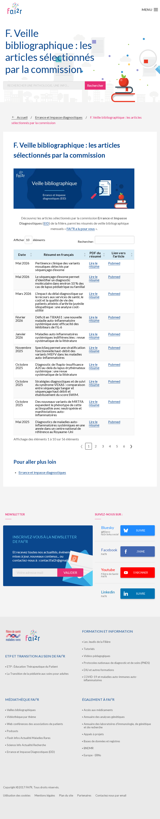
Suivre (140, 593)
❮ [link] (81, 446)
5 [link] (117, 446)
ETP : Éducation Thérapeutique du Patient (32, 666)
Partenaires (84, 795)
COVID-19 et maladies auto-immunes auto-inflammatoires (110, 678)
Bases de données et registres (102, 741)
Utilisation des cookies (16, 795)
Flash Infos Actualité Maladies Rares (28, 738)
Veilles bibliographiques (21, 710)
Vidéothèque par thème (21, 717)
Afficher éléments (29, 240)
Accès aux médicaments (98, 710)
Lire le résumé (94, 264)
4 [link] (110, 446)
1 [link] (89, 446)
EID (46, 223)
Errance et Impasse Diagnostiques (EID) (31, 752)
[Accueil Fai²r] (25, 8)
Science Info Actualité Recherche (26, 745)
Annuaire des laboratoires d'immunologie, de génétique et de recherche (117, 725)
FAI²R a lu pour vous (80, 229)
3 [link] (103, 446)
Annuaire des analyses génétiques (104, 717)
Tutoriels (89, 649)
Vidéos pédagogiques (97, 656)
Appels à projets (94, 734)
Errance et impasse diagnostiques (58, 117)
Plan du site (66, 795)
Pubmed (114, 263)
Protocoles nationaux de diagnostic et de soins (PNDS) (117, 662)
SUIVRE (140, 530)
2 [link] (96, 446)
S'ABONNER (140, 572)
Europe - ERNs (92, 755)
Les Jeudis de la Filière (97, 641)
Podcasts (12, 731)
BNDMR (89, 748)
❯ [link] (131, 446)
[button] (31, 255)
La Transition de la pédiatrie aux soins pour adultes (38, 673)
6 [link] (124, 446)
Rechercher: (86, 241)
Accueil (22, 117)
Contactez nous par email (110, 795)
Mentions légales (45, 795)
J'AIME (140, 551)
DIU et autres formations (99, 670)
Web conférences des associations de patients (35, 724)
